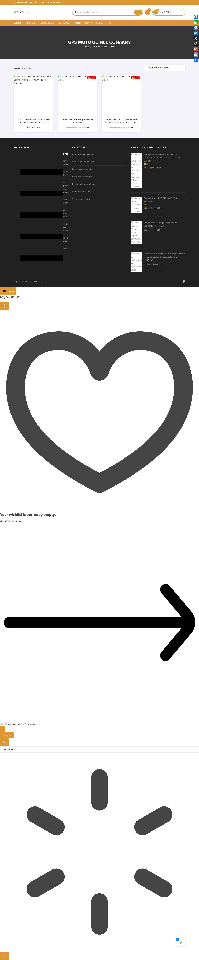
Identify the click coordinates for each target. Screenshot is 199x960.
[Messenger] (195, 27)
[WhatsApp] (195, 22)
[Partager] (195, 60)
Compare (7, 735)
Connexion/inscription (26, 2)
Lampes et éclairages (82, 176)
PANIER (77, 23)
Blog (65, 248)
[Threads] (195, 43)
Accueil (86, 47)
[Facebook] (195, 16)
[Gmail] (195, 49)
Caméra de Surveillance (83, 161)
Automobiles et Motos (82, 154)
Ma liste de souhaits (51, 2)
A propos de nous (66, 187)
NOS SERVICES (47, 23)
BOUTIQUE (31, 23)
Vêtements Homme (81, 199)
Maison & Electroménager (84, 184)
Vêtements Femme (81, 191)
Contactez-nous (94, 23)
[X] (195, 38)
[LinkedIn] (195, 33)
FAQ (109, 23)
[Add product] (2, 729)
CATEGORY (64, 23)
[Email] (195, 54)
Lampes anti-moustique (83, 169)
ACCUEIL (17, 23)
